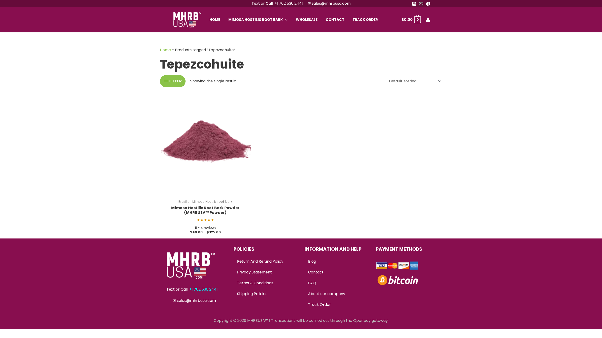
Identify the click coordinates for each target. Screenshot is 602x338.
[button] (285, 19)
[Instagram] (414, 4)
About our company (326, 293)
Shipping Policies (252, 293)
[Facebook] (428, 4)
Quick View (205, 192)
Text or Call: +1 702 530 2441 (277, 3)
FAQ (312, 283)
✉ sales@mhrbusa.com (329, 3)
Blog (312, 261)
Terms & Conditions (255, 283)
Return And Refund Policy (260, 261)
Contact (316, 272)
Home (165, 50)
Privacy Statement (254, 272)
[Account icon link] (428, 19)
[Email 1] (421, 4)
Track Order (319, 304)
